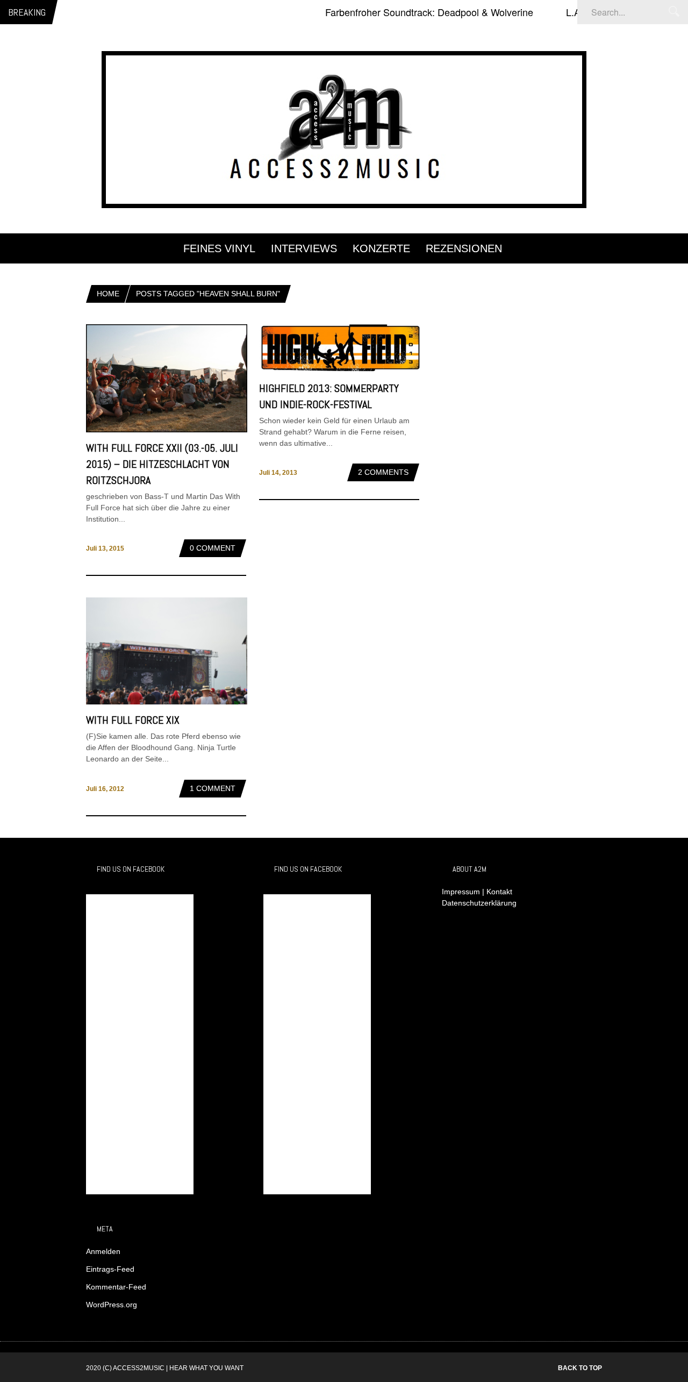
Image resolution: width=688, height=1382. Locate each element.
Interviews (304, 248)
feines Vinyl (219, 248)
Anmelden (103, 1251)
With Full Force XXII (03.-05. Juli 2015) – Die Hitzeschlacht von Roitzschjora (162, 464)
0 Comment (212, 548)
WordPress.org (111, 1304)
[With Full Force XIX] (166, 701)
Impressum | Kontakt (477, 891)
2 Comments (383, 472)
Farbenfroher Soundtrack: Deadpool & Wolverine (410, 12)
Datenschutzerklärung (479, 903)
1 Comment (212, 788)
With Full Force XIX (133, 720)
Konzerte (381, 248)
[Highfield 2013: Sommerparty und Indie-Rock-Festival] (339, 370)
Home (108, 293)
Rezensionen (464, 248)
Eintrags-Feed (110, 1269)
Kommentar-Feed (116, 1287)
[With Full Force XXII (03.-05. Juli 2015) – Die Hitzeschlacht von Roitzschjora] (166, 429)
